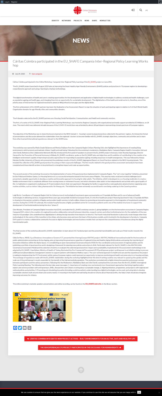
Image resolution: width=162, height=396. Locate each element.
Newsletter (105, 20)
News (87, 20)
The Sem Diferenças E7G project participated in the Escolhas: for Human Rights (79, 347)
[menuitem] (2, 2)
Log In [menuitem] (7, 2)
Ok (139, 392)
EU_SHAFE (92, 82)
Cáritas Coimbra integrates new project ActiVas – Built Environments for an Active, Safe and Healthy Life (82, 339)
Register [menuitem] (14, 2)
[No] (159, 392)
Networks (66, 20)
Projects (78, 20)
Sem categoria (37, 74)
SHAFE (94, 20)
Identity (55, 20)
